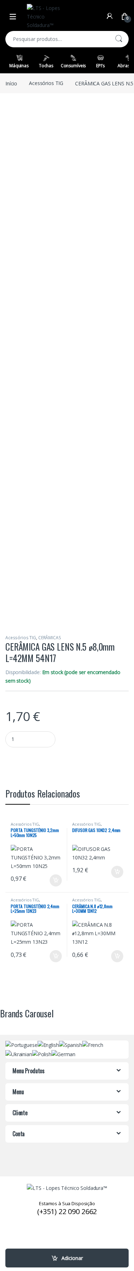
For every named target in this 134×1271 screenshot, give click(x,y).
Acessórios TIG (46, 83)
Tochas (46, 66)
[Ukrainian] (18, 1053)
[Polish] (41, 1053)
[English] (48, 1044)
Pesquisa (119, 39)
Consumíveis (73, 66)
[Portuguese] (21, 1044)
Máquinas (19, 66)
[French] (92, 1044)
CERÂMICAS (49, 638)
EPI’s (100, 66)
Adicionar (72, 1258)
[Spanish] (70, 1044)
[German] (63, 1053)
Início (11, 83)
